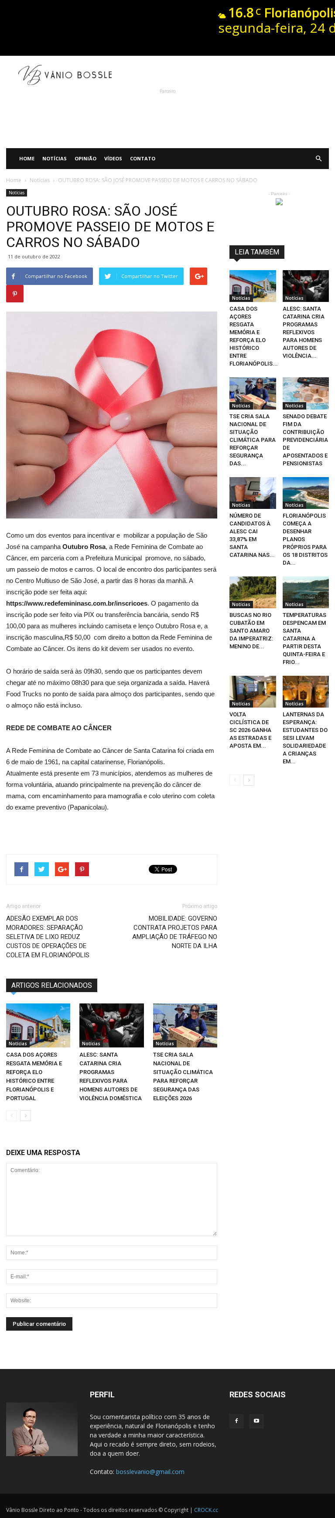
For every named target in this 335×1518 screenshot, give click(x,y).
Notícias (54, 158)
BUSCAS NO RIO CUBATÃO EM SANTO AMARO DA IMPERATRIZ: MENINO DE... (251, 631)
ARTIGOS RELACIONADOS (51, 985)
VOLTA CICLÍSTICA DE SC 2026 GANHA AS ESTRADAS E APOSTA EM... (250, 730)
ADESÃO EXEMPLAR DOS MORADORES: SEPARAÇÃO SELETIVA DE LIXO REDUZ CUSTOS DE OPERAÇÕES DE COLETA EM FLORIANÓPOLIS (47, 937)
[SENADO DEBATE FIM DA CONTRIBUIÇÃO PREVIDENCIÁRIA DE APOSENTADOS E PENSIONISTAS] (306, 393)
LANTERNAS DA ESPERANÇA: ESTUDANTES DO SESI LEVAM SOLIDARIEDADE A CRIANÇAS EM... (305, 738)
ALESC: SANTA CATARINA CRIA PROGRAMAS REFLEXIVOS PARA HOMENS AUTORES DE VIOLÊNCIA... (304, 332)
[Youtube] (256, 1421)
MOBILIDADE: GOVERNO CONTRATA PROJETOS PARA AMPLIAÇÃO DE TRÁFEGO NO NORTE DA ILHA (174, 932)
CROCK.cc (206, 1510)
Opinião (85, 158)
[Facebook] (236, 1421)
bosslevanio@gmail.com (150, 1471)
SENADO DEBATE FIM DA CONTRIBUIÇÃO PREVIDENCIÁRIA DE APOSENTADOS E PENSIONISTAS (305, 440)
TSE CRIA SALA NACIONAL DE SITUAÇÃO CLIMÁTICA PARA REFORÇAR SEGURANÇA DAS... (252, 440)
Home (26, 158)
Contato (142, 158)
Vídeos (113, 158)
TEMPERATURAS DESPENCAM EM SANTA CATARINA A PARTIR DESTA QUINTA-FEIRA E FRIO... (304, 638)
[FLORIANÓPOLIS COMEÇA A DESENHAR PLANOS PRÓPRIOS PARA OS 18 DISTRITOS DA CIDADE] (306, 493)
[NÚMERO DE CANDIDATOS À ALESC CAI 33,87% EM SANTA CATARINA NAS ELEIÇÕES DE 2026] (252, 493)
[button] (318, 158)
